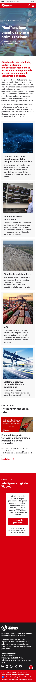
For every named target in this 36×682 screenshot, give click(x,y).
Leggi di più (5, 459)
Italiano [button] (32, 1)
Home (3, 20)
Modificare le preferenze (17, 521)
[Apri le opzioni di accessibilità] (31, 667)
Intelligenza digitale (13, 20)
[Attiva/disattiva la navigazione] (33, 5)
